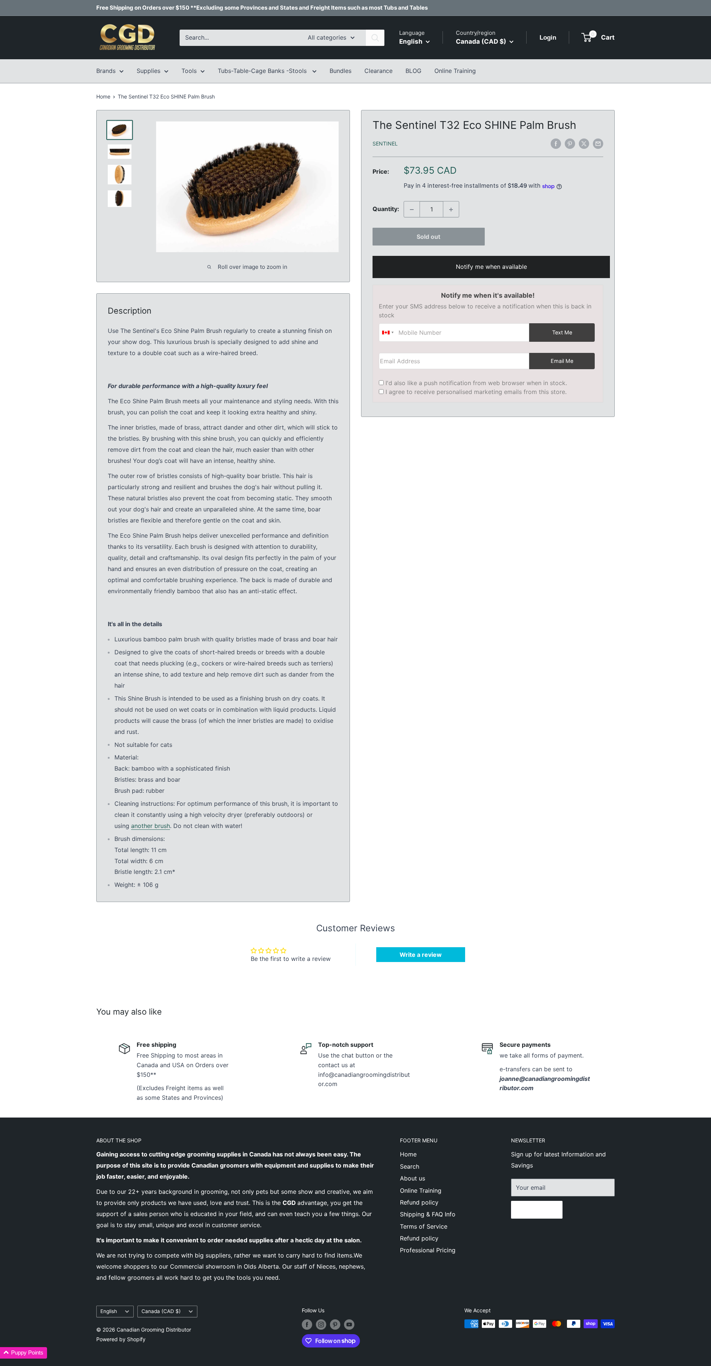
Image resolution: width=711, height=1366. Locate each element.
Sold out (428, 237)
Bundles (340, 70)
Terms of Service (423, 1226)
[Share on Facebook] (556, 143)
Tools (189, 70)
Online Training (455, 70)
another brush (150, 825)
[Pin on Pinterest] (570, 143)
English (108, 1311)
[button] (23, 1353)
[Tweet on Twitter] (584, 143)
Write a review (421, 954)
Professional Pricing (427, 1250)
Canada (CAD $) (161, 1311)
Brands (106, 70)
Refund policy (419, 1202)
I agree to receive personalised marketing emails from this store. (476, 392)
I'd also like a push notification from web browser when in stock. (476, 383)
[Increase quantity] (451, 209)
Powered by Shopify (121, 1339)
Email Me (562, 361)
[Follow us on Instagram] (321, 1324)
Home (103, 96)
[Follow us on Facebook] (307, 1324)
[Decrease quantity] (412, 209)
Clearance (378, 70)
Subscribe (536, 1209)
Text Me (562, 333)
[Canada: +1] (387, 333)
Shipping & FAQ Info (427, 1214)
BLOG (413, 70)
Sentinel (385, 144)
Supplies (148, 70)
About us (412, 1178)
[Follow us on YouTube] (349, 1324)
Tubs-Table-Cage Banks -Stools (263, 70)
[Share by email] (598, 143)
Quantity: (386, 209)
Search (409, 1166)
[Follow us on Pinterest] (335, 1324)
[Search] (375, 38)
